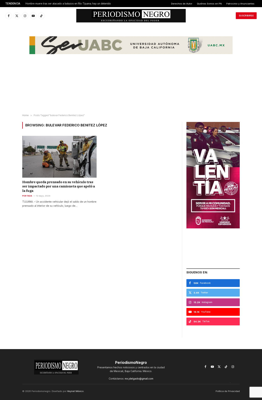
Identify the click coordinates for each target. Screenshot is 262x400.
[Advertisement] (131, 86)
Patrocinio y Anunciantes (240, 3)
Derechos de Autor (181, 3)
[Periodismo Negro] (131, 15)
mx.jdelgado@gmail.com (139, 378)
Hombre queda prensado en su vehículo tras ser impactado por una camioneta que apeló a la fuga (58, 186)
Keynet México (75, 391)
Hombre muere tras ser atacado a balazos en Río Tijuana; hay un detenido (68, 3)
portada (27, 196)
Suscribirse (246, 15)
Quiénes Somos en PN (209, 3)
